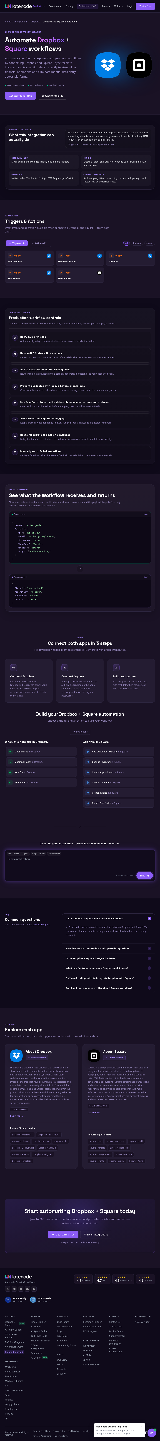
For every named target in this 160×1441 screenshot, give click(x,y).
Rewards (61, 1369)
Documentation (65, 1326)
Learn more (17, 1115)
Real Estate (11, 1376)
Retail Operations (98, 1106)
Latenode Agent (14, 1323)
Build (142, 875)
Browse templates (52, 95)
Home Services (12, 1371)
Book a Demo (116, 1331)
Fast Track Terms (61, 1436)
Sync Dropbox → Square (18, 853)
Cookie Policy (73, 1431)
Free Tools (62, 1335)
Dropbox (35, 21)
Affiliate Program (92, 1326)
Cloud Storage (19, 1109)
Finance (9, 1399)
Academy (62, 1340)
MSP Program (90, 1331)
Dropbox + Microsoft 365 (49, 1134)
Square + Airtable (97, 1148)
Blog (59, 1331)
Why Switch (89, 1345)
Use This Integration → (29, 257)
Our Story (62, 1359)
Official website (38, 1057)
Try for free (145, 6)
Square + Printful (97, 1161)
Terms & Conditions (41, 1431)
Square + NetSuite (124, 1154)
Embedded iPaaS (87, 6)
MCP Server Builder (11, 1336)
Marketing (10, 1366)
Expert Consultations (116, 1350)
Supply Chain (12, 1404)
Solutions (54, 6)
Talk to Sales (115, 1326)
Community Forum (66, 1345)
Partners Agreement (42, 1436)
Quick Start (63, 1321)
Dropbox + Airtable (20, 1154)
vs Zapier (88, 1350)
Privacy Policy (59, 1431)
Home (8, 21)
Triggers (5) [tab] (18, 243)
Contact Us (114, 1321)
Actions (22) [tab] (41, 243)
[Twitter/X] (7, 1289)
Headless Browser (40, 1340)
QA (6, 1418)
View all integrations (96, 1234)
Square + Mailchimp (115, 1141)
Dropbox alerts (38, 853)
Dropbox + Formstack (21, 1161)
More (105, 6)
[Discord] (27, 1289)
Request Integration (115, 1342)
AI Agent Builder (13, 1329)
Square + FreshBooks (119, 1148)
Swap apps (81, 732)
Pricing (69, 6)
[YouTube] (20, 1289)
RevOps (9, 1413)
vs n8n (86, 1359)
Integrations (20, 21)
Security (61, 1373)
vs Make (87, 1355)
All (126, 243)
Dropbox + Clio (60, 1141)
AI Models (36, 1326)
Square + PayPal (136, 1161)
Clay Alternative (91, 1364)
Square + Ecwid (136, 1141)
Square (149, 243)
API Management (14, 1346)
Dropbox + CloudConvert (23, 1148)
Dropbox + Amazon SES (22, 1134)
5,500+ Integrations (37, 1347)
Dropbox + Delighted (43, 1154)
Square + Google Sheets (100, 1154)
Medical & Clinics (14, 1380)
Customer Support (14, 1390)
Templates (36, 1353)
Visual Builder (38, 1321)
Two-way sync (54, 853)
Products (37, 6)
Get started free (65, 1234)
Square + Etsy (96, 1141)
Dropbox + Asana (41, 1141)
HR (6, 1385)
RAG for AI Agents (14, 1342)
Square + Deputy (117, 1161)
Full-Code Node (39, 1335)
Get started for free (20, 95)
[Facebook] (34, 1289)
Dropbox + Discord (20, 1141)
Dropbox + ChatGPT (47, 1148)
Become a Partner (92, 1321)
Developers (11, 1408)
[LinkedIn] (14, 1289)
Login (130, 6)
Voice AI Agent (142, 1321)
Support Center (117, 1335)
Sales (7, 1394)
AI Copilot (39, 1357)
